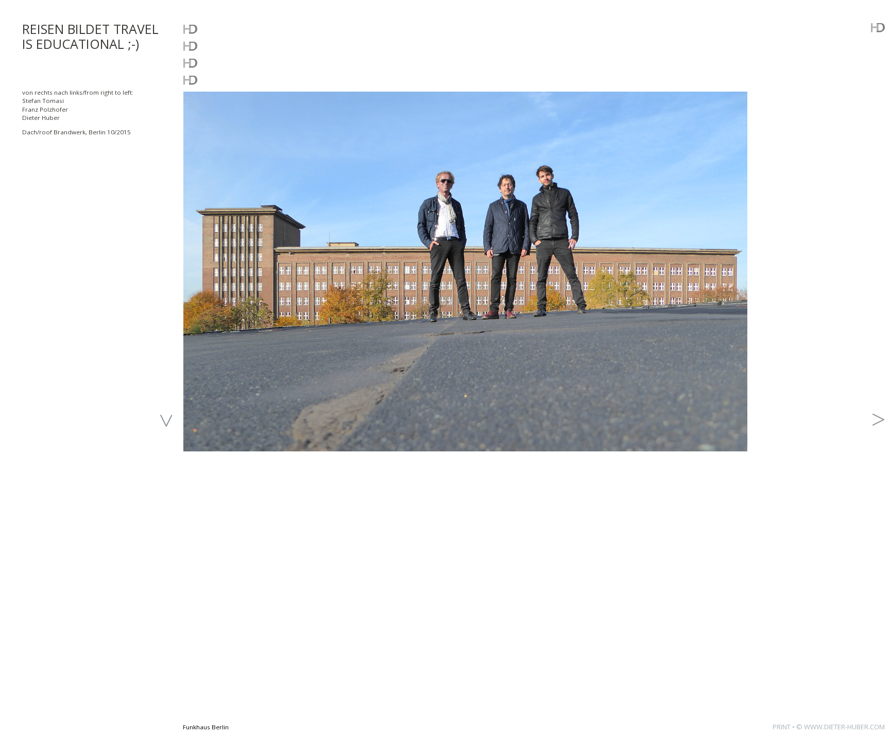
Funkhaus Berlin (206, 727)
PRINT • (784, 726)
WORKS (205, 45)
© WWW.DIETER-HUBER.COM (840, 726)
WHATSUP (213, 28)
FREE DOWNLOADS (240, 62)
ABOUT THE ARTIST (241, 79)
